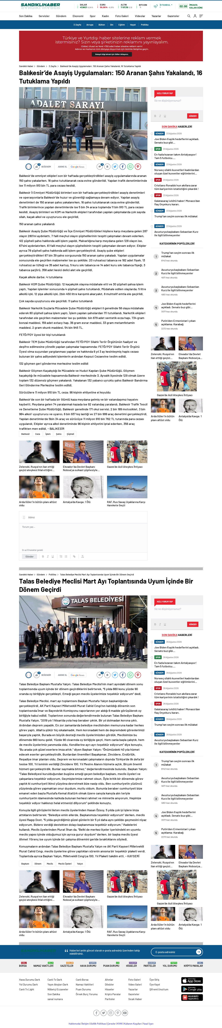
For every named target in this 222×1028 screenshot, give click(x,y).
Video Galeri (135, 984)
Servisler (44, 16)
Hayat (133, 24)
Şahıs (58, 434)
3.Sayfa (77, 24)
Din (111, 24)
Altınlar (109, 979)
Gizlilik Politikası (98, 1023)
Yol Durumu (170, 964)
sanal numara (55, 999)
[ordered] (61, 556)
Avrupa (89, 24)
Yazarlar (156, 16)
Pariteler (150, 964)
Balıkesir (25, 434)
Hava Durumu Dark (29, 979)
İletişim (85, 1023)
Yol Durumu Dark (28, 984)
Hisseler (131, 964)
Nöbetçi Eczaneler (58, 989)
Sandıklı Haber (26, 66)
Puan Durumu (111, 964)
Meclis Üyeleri (65, 863)
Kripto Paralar (193, 964)
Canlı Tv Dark (55, 979)
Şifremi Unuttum (159, 989)
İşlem (48, 434)
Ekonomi (78, 16)
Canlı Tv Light (26, 989)
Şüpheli (70, 434)
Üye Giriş (154, 979)
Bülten (102, 24)
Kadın (105, 16)
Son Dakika (25, 16)
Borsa (23, 964)
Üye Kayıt (155, 984)
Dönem (38, 863)
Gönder (29, 556)
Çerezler (111, 1023)
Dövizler (109, 984)
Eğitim (121, 24)
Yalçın (80, 863)
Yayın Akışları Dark (58, 984)
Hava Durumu (88, 964)
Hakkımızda (74, 1023)
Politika (144, 24)
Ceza (37, 434)
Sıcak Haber (135, 999)
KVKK (120, 1023)
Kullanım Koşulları (133, 1023)
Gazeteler (173, 16)
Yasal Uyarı (148, 1023)
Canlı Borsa (82, 979)
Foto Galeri (122, 16)
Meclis (50, 863)
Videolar (140, 16)
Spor (93, 16)
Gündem (61, 16)
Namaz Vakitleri (43, 964)
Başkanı (25, 863)
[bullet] (65, 556)
